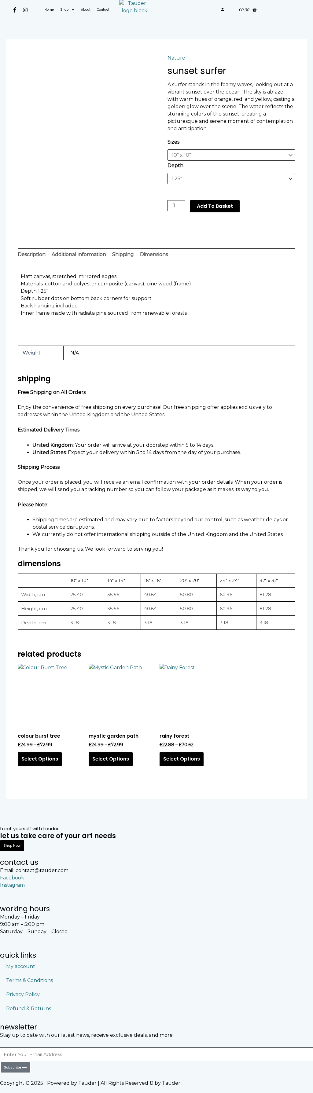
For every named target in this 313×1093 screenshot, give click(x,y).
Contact (103, 9)
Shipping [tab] (123, 254)
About (85, 9)
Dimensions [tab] (154, 254)
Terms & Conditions (29, 980)
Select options (39, 758)
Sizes (173, 142)
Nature (176, 58)
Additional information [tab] (79, 254)
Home (49, 9)
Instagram (12, 885)
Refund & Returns (28, 1008)
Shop (64, 9)
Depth (175, 165)
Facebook (12, 878)
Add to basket (215, 206)
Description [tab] (32, 254)
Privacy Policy (23, 994)
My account (20, 966)
